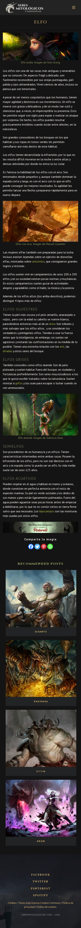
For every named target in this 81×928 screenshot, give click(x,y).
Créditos (12, 903)
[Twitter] (37, 546)
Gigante (41, 631)
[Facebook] (31, 546)
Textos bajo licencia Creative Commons (39, 903)
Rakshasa (41, 701)
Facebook (40, 875)
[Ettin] (41, 738)
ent (62, 346)
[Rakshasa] (41, 668)
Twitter (40, 881)
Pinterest (40, 888)
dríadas (7, 351)
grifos (19, 383)
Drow (41, 841)
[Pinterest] (44, 546)
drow (52, 324)
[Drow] (41, 808)
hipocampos (46, 511)
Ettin (41, 771)
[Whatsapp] (50, 546)
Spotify (40, 895)
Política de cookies (47, 907)
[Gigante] (41, 598)
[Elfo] (40, 46)
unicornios (38, 261)
